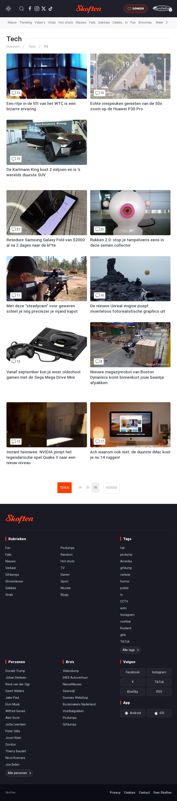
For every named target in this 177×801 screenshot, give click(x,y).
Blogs (64, 595)
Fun (133, 22)
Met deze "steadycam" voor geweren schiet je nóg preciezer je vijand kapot (42, 308)
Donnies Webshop (75, 698)
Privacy (115, 792)
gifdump (126, 568)
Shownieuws (147, 22)
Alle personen (17, 773)
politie (124, 588)
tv (126, 22)
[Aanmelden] (162, 8)
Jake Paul (12, 698)
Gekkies (104, 22)
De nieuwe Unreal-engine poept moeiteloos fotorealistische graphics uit (127, 308)
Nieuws (81, 22)
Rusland (125, 628)
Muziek (66, 588)
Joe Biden (12, 764)
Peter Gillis (12, 731)
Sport (64, 581)
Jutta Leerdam (15, 724)
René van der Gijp (17, 684)
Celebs (117, 22)
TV (63, 568)
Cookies (129, 792)
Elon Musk (12, 704)
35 (87, 487)
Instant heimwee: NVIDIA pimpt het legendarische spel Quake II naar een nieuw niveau (40, 457)
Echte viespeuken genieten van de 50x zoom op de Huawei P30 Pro (126, 106)
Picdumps (67, 548)
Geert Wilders (14, 691)
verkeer (125, 575)
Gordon (10, 744)
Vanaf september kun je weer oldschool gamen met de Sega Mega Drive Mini (43, 374)
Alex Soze (12, 718)
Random (67, 555)
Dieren (65, 575)
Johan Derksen (15, 678)
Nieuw (12, 22)
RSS (159, 692)
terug (64, 487)
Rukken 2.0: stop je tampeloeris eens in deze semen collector (127, 242)
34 (80, 487)
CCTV (124, 601)
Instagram (127, 615)
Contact (144, 792)
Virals (52, 22)
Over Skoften (162, 792)
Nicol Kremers (15, 758)
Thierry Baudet (15, 751)
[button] (21, 8)
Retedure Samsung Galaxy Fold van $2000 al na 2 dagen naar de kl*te (45, 242)
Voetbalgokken (73, 711)
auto (123, 608)
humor (125, 581)
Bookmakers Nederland (79, 704)
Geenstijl (69, 691)
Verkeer (10, 568)
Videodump (71, 671)
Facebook (133, 672)
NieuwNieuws (72, 684)
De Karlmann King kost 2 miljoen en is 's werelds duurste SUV (43, 172)
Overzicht (13, 46)
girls (123, 635)
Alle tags (129, 650)
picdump (126, 555)
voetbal (125, 621)
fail (122, 548)
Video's (40, 22)
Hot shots (65, 22)
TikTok (125, 641)
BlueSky (132, 692)
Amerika (126, 561)
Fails (92, 22)
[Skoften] (19, 518)
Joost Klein (13, 738)
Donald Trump (15, 671)
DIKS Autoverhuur (75, 678)
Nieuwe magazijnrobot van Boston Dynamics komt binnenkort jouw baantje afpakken (127, 377)
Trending (25, 22)
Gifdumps (12, 575)
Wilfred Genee (15, 711)
